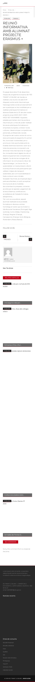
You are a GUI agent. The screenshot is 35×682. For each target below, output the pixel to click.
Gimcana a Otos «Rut (12, 345)
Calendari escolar (8, 670)
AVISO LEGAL (27, 678)
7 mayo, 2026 (15, 625)
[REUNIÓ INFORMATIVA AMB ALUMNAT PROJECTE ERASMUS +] (8, 252)
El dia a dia (11, 10)
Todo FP (5, 664)
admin (18, 85)
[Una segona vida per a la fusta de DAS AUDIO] (17, 294)
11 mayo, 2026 (15, 615)
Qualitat (5, 652)
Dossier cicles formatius (9, 658)
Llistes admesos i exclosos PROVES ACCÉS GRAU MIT (20, 621)
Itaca (4, 649)
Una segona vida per (12, 303)
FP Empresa (6, 661)
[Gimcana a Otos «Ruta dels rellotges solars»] (17, 327)
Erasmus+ (16, 18)
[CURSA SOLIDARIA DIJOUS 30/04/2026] (17, 423)
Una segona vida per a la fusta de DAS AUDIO (20, 630)
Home (4, 10)
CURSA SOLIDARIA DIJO (13, 495)
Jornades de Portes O (12, 535)
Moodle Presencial (8, 642)
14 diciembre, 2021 (9, 85)
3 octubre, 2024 (15, 608)
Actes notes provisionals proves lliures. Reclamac (20, 613)
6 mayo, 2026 (15, 633)
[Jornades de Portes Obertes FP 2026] (17, 518)
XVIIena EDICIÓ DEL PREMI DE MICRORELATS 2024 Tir (21, 604)
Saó (4, 655)
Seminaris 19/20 (7, 667)
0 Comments (26, 85)
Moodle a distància (8, 645)
